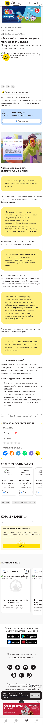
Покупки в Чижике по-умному (16, 92)
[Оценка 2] (8, 443)
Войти (21, 546)
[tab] (6, 721)
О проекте (10, 684)
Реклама (35, 55)
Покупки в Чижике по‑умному (24, 503)
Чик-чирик (6, 503)
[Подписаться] (26, 571)
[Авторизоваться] (39, 3)
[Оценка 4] (15, 443)
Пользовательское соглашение (17, 686)
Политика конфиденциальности (26, 684)
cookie (5, 697)
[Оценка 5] (19, 443)
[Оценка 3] (12, 443)
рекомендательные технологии (14, 695)
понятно (35, 695)
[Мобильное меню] (2, 3)
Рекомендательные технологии (14, 689)
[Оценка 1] (4, 443)
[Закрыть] (41, 686)
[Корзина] (34, 3)
